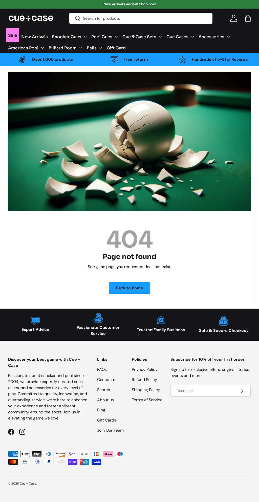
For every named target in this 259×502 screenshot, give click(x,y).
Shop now (147, 4)
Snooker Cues (66, 36)
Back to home (129, 288)
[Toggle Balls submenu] (101, 48)
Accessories (211, 36)
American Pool (23, 48)
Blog (101, 410)
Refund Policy (144, 379)
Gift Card (116, 48)
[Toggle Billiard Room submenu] (81, 48)
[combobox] (140, 18)
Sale (12, 35)
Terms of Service (147, 400)
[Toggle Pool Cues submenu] (116, 36)
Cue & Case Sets (139, 36)
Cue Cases (177, 36)
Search (103, 389)
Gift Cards (106, 420)
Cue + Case (28, 483)
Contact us (107, 379)
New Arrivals (34, 36)
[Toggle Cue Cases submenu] (192, 36)
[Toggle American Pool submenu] (42, 48)
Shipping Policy (146, 389)
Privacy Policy (145, 369)
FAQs (102, 369)
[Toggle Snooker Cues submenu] (85, 36)
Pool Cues (101, 36)
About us (105, 400)
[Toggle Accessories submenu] (228, 36)
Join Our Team (110, 430)
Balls (92, 48)
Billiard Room (63, 48)
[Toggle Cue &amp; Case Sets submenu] (160, 36)
